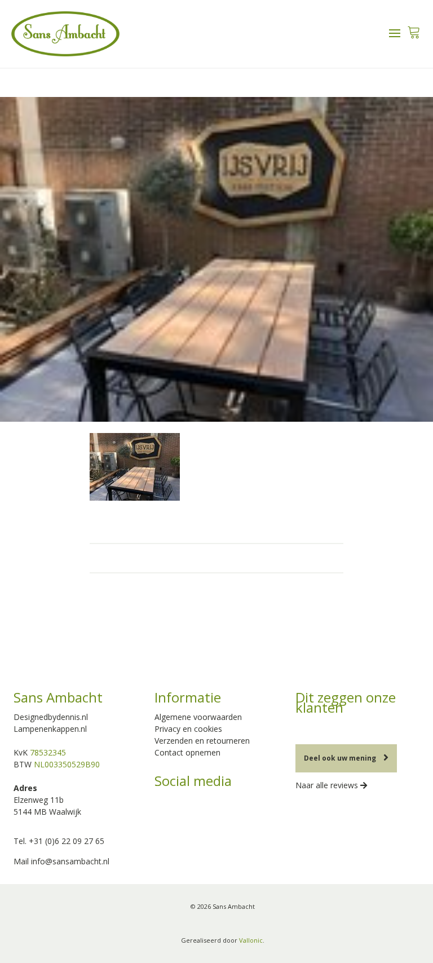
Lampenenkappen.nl (50, 728)
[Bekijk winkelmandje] (413, 29)
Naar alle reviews (327, 785)
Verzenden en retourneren (202, 740)
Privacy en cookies (188, 728)
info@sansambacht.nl (70, 861)
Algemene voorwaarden (198, 717)
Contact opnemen (187, 752)
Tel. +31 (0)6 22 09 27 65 (59, 841)
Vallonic (251, 940)
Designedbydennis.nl (51, 717)
